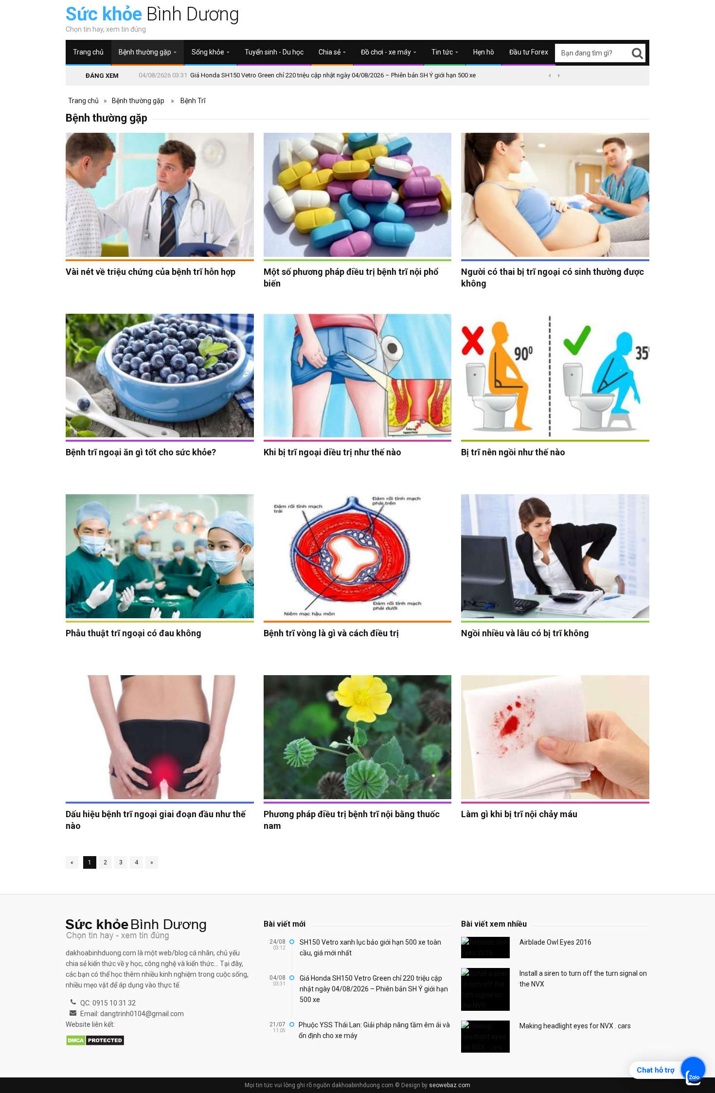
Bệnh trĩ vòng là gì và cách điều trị (331, 633)
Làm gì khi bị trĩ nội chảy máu (519, 814)
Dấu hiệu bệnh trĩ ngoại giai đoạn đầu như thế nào (156, 820)
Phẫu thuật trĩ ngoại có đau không (133, 633)
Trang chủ (88, 52)
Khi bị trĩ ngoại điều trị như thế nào (332, 452)
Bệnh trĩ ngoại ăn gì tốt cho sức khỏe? (141, 452)
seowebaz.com (449, 1085)
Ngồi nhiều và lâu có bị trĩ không (525, 633)
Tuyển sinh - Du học (274, 52)
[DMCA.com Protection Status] (95, 1041)
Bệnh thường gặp (138, 101)
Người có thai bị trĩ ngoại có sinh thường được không (552, 277)
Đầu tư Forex (528, 52)
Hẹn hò (483, 52)
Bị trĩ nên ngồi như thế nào (513, 452)
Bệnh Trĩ (192, 101)
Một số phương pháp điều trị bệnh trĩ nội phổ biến (351, 277)
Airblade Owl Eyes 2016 (555, 942)
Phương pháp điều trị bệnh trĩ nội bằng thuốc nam (352, 820)
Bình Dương (152, 14)
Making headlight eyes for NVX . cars (575, 1026)
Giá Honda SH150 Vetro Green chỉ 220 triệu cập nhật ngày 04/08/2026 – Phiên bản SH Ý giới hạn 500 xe (333, 75)
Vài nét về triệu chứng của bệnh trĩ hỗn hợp (150, 272)
